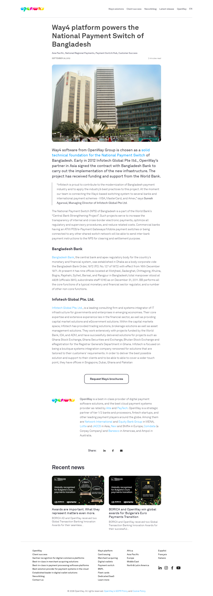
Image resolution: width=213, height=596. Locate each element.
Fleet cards (103, 572)
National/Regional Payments (79, 53)
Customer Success (128, 53)
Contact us (38, 580)
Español (162, 550)
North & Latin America (138, 565)
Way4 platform (105, 550)
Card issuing (104, 554)
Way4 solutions (116, 8)
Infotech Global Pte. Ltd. (67, 308)
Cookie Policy (139, 591)
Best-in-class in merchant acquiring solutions (55, 561)
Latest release (166, 8)
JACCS (97, 426)
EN (190, 8)
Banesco (113, 431)
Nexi (113, 426)
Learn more (103, 580)
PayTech (122, 408)
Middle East (133, 561)
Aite (108, 408)
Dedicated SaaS (106, 576)
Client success (134, 8)
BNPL (101, 569)
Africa (130, 550)
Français (162, 554)
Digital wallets (105, 561)
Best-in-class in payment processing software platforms (60, 565)
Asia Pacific (58, 53)
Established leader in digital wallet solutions (54, 572)
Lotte (83, 426)
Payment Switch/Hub (106, 53)
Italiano (162, 558)
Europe (130, 558)
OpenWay (181, 8)
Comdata (149, 426)
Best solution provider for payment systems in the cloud (60, 569)
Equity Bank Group (130, 421)
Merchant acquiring (108, 558)
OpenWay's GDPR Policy (116, 591)
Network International (98, 421)
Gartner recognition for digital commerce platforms (58, 558)
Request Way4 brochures (106, 379)
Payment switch (106, 565)
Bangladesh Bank (63, 257)
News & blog (150, 8)
